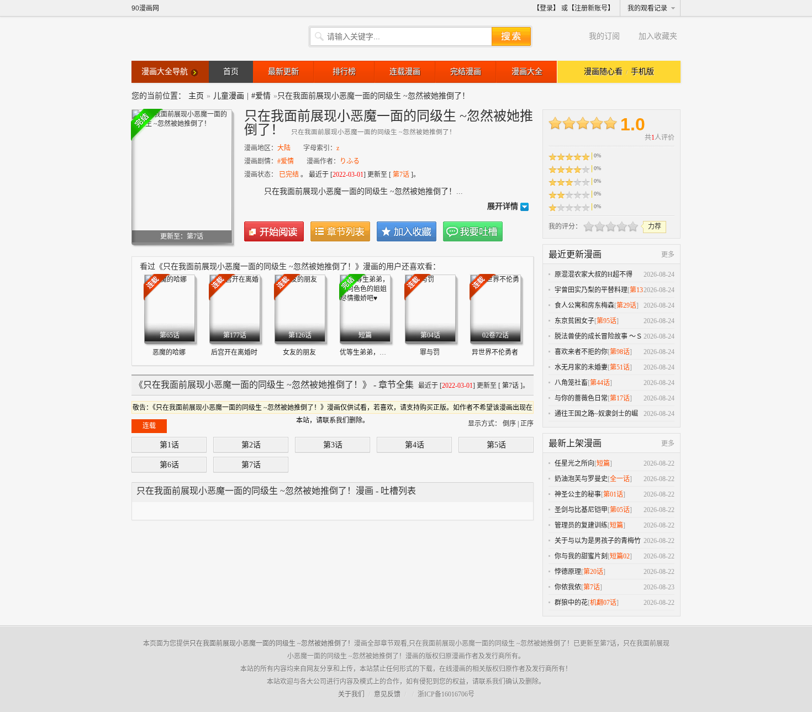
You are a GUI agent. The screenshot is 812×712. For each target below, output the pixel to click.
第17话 (620, 398)
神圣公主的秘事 (578, 494)
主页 (196, 96)
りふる (350, 161)
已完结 (289, 174)
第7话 (401, 174)
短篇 (603, 463)
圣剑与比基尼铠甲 (581, 510)
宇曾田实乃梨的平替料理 (591, 290)
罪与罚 (430, 352)
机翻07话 (603, 602)
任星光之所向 (574, 463)
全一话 (620, 479)
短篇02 (620, 556)
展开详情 (502, 206)
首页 (231, 71)
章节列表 (340, 231)
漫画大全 (527, 71)
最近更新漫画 (575, 254)
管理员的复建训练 (581, 525)
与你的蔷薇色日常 (581, 398)
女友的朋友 (299, 352)
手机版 (642, 71)
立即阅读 (274, 231)
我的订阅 (604, 36)
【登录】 (546, 8)
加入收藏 (406, 231)
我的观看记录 (647, 8)
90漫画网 (145, 8)
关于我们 (351, 694)
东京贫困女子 (574, 321)
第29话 (626, 305)
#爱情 (261, 96)
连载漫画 (404, 71)
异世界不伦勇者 (495, 352)
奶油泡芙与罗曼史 (581, 479)
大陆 (284, 148)
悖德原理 (568, 572)
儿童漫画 (228, 96)
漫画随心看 (603, 71)
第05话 (620, 510)
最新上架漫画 (575, 443)
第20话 (593, 572)
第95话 (606, 321)
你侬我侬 (568, 587)
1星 (588, 226)
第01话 (613, 494)
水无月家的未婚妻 (581, 367)
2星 (594, 226)
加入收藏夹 (658, 36)
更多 (667, 255)
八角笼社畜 (571, 383)
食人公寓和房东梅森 (584, 305)
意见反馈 (387, 694)
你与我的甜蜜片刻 (581, 556)
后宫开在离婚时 (234, 352)
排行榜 (344, 71)
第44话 (600, 383)
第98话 (620, 352)
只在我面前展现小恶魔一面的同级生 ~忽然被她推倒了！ (271, 643)
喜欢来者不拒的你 (581, 352)
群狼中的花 (571, 602)
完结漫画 (465, 71)
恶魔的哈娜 (169, 352)
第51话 (620, 367)
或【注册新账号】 (587, 8)
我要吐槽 (473, 231)
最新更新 (283, 71)
